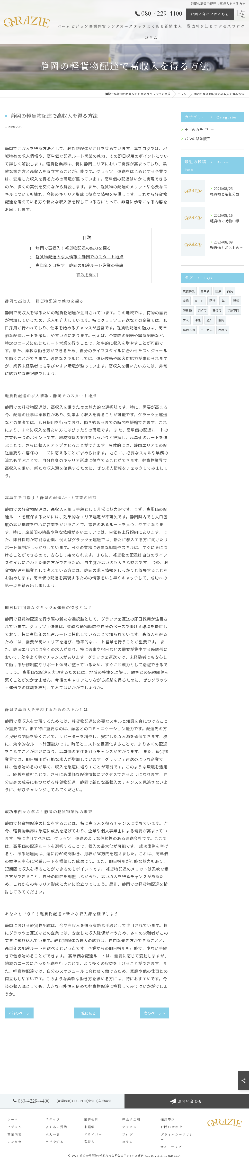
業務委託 (189, 291)
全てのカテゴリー (199, 129)
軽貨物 (187, 310)
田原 (218, 291)
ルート (199, 300)
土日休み (207, 330)
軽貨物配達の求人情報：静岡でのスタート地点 (79, 257)
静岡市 (217, 310)
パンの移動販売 (198, 138)
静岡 (221, 320)
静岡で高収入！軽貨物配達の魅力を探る (73, 248)
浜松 (236, 300)
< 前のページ (19, 1013)
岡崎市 (202, 310)
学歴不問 (233, 310)
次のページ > (154, 1013)
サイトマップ (171, 1147)
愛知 (209, 320)
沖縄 (198, 320)
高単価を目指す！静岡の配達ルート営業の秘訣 (79, 265)
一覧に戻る (87, 1013)
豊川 (224, 300)
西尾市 (222, 330)
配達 (212, 300)
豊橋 (186, 300)
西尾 (230, 291)
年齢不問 (189, 330)
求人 (186, 320)
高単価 (205, 291)
